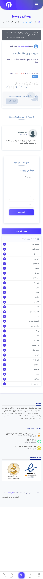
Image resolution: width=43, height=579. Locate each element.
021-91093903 (31, 440)
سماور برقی (35, 350)
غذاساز (35, 76)
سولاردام (36, 369)
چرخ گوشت (35, 345)
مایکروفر (36, 302)
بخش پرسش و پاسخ (27, 22)
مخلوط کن (36, 263)
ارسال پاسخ (12, 101)
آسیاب (37, 374)
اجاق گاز (37, 273)
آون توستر (36, 360)
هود (38, 335)
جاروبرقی (36, 259)
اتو (38, 316)
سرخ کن (36, 340)
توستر (37, 331)
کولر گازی (36, 379)
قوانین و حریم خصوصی (10, 497)
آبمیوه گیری (35, 249)
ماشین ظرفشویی (34, 321)
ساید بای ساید (34, 384)
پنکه (38, 307)
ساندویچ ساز (35, 326)
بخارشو (37, 297)
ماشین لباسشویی (34, 311)
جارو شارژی (35, 278)
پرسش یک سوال (21, 231)
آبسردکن (36, 364)
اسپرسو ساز (35, 244)
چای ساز (36, 254)
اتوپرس (37, 355)
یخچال (37, 292)
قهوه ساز (36, 283)
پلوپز (38, 287)
